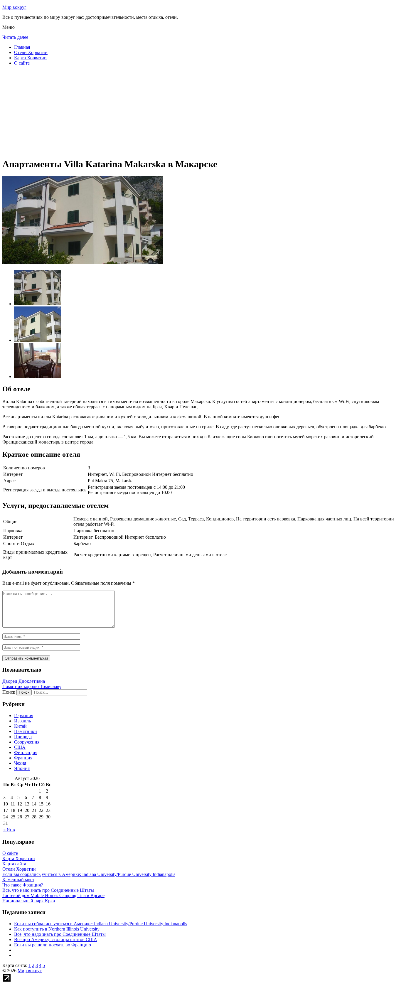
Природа (23, 736)
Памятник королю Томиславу (31, 686)
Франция (23, 757)
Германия (23, 715)
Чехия (20, 763)
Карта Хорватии (30, 57)
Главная (22, 47)
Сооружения (26, 741)
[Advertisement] (178, 111)
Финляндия (25, 752)
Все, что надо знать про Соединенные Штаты (60, 934)
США (20, 747)
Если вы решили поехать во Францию (52, 944)
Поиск (8, 692)
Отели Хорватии (31, 52)
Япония (22, 768)
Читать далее (15, 37)
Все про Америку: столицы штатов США (55, 939)
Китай (20, 726)
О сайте (22, 62)
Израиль (22, 720)
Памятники (25, 731)
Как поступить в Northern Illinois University (57, 928)
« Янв (9, 829)
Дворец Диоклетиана (23, 681)
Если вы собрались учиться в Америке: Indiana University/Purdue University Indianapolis (100, 923)
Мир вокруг (14, 7)
